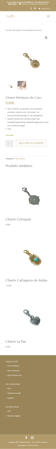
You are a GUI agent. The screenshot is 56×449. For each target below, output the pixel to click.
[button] (46, 37)
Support (10, 398)
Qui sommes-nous (14, 375)
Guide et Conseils (14, 393)
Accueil (8, 30)
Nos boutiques (13, 366)
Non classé (16, 30)
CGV (9, 411)
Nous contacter (13, 370)
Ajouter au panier (31, 143)
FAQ (9, 388)
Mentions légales (13, 416)
